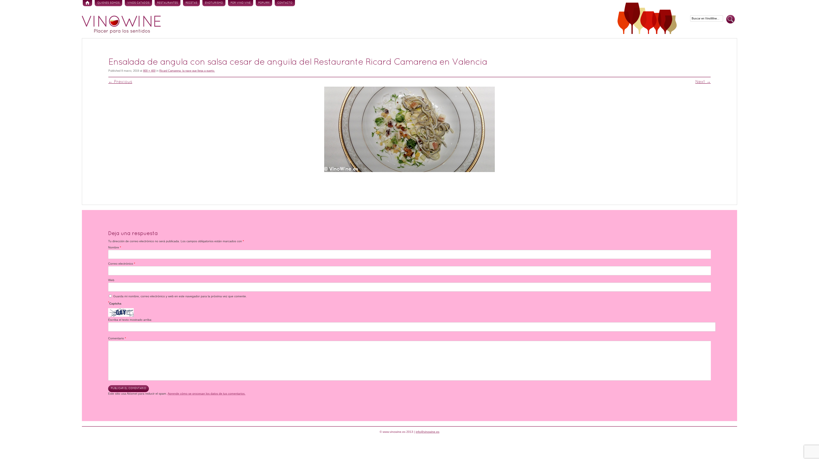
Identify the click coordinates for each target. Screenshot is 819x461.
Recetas (191, 3)
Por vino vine (241, 3)
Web (111, 280)
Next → (703, 82)
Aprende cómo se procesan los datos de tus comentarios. (206, 393)
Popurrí (264, 3)
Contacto (284, 3)
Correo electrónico (121, 263)
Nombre (114, 247)
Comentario (117, 338)
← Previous (120, 82)
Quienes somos (108, 3)
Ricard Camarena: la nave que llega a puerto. (187, 70)
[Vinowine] (121, 32)
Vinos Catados (138, 3)
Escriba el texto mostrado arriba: (130, 319)
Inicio (87, 3)
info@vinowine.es (427, 431)
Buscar (730, 19)
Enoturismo (214, 3)
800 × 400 (149, 70)
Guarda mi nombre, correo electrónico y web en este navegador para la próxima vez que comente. (180, 296)
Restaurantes (167, 3)
